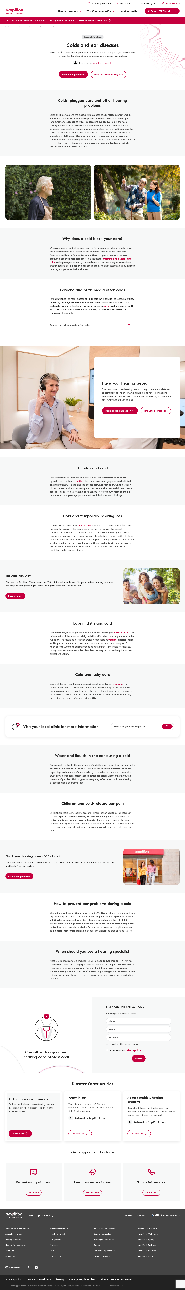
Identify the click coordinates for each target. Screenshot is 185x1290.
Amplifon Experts (102, 63)
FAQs (52, 1250)
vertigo (112, 639)
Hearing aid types (13, 1239)
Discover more (15, 595)
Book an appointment (19, 876)
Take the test (92, 1192)
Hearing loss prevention (104, 1239)
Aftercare (54, 1245)
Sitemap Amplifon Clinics (83, 1279)
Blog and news (56, 1256)
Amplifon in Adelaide (147, 1250)
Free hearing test (57, 1233)
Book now (34, 1192)
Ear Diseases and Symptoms (15, 27)
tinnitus (79, 481)
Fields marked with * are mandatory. (122, 1044)
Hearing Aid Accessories (15, 1245)
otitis (106, 305)
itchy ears (117, 683)
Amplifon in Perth (145, 1256)
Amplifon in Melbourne (148, 1233)
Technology (10, 1250)
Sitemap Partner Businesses (116, 1279)
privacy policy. (133, 1050)
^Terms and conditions (38, 1279)
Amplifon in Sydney (146, 1239)
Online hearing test (102, 1256)
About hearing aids (13, 1233)
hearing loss (84, 525)
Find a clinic (151, 1192)
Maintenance (11, 1256)
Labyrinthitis (121, 632)
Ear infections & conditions (39, 27)
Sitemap (59, 1279)
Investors (141, 1215)
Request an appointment (104, 1250)
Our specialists (56, 1239)
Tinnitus (97, 1245)
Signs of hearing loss (102, 1233)
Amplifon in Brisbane (147, 1245)
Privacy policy (13, 1279)
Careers (128, 1215)
